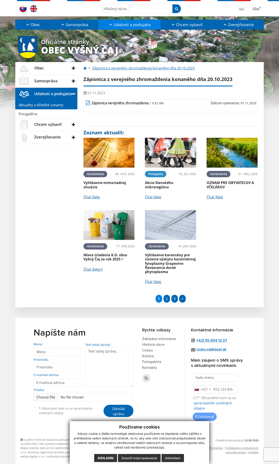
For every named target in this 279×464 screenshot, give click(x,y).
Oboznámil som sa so (65, 410)
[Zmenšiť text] (243, 8)
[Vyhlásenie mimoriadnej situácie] (108, 153)
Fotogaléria (28, 113)
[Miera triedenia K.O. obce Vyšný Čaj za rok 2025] (108, 225)
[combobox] (202, 389)
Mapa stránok (29, 448)
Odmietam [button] (172, 458)
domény (33, 452)
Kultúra (148, 356)
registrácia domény (52, 452)
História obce (153, 345)
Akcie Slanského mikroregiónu (159, 184)
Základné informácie (159, 339)
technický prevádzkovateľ (62, 456)
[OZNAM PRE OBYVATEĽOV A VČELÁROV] (232, 153)
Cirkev (147, 351)
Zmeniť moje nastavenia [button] (139, 458)
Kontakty (149, 368)
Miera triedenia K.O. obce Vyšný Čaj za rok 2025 (105, 257)
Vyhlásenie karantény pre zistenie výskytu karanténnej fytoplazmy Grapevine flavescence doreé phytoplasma (170, 263)
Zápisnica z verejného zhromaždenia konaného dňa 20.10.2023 (143, 68)
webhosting (62, 448)
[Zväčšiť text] (256, 8)
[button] (32, 25)
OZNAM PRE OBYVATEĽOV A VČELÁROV (230, 184)
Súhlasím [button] (106, 458)
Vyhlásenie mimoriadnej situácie (104, 184)
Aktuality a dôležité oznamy (41, 105)
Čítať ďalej (91, 197)
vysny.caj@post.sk (211, 349)
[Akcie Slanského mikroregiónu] (170, 153)
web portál (47, 448)
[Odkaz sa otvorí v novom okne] (146, 378)
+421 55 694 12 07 (211, 341)
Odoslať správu (118, 411)
